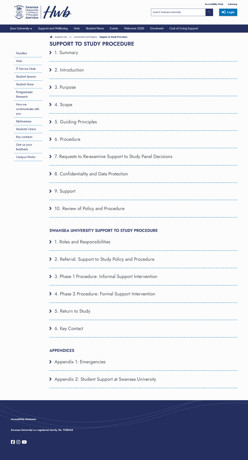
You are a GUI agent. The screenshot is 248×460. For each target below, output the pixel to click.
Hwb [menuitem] (77, 28)
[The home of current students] (51, 36)
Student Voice (25, 84)
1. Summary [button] (66, 52)
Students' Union (26, 129)
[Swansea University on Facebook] (13, 442)
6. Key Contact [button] (68, 328)
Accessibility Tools (214, 4)
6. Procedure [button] (67, 139)
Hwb (19, 61)
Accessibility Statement (23, 419)
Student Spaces (26, 76)
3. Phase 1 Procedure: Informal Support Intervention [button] (105, 276)
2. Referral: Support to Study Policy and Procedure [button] (104, 259)
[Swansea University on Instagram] (18, 442)
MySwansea (23, 121)
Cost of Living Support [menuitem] (184, 28)
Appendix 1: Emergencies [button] (79, 361)
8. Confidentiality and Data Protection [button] (91, 173)
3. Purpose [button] (65, 87)
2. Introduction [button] (69, 69)
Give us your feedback (24, 147)
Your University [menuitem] (19, 28)
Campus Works (25, 157)
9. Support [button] (64, 191)
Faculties (21, 53)
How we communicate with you (27, 109)
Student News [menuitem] (95, 28)
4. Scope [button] (63, 104)
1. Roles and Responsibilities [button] (82, 241)
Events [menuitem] (114, 28)
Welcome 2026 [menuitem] (134, 28)
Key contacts (24, 137)
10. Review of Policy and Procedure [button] (89, 208)
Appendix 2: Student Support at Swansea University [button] (105, 379)
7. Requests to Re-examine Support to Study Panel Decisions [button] (113, 156)
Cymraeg (232, 4)
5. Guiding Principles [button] (75, 121)
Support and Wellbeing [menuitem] (52, 28)
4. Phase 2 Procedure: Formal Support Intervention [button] (104, 293)
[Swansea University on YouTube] (24, 442)
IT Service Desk (26, 69)
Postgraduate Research (24, 94)
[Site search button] (209, 12)
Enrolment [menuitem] (156, 28)
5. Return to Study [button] (72, 311)
